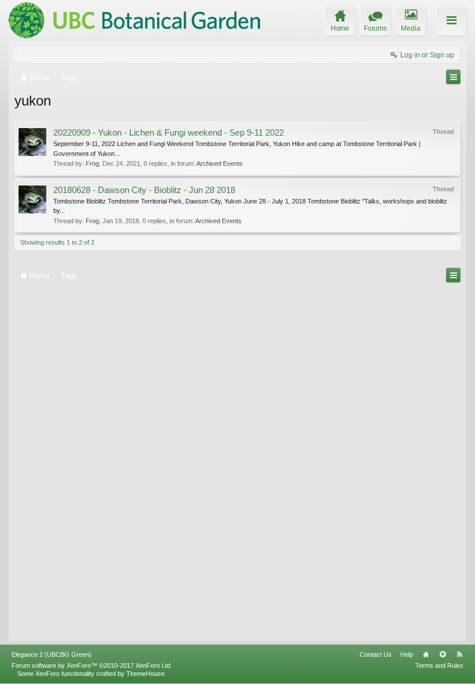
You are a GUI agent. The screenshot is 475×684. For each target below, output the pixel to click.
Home (426, 654)
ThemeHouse (145, 673)
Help (406, 654)
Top (443, 654)
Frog (92, 163)
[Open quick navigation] (453, 77)
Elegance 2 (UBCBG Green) (52, 654)
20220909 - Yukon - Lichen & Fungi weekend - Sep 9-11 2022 (168, 132)
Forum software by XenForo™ (92, 665)
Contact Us (376, 654)
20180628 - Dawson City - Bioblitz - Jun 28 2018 (144, 190)
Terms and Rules (439, 665)
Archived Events (219, 163)
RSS (459, 654)
